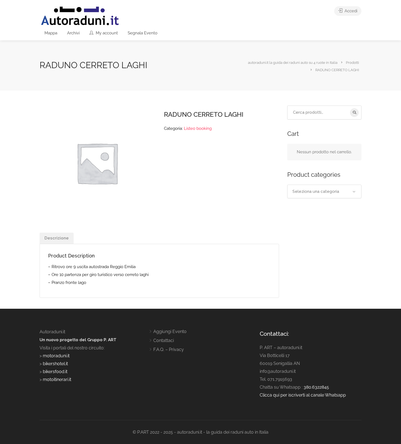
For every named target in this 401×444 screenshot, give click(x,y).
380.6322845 (316, 387)
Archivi (73, 33)
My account (106, 33)
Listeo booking (198, 128)
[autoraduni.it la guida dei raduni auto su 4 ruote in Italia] (80, 16)
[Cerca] (354, 112)
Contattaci (163, 340)
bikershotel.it (55, 363)
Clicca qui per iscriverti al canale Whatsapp (303, 395)
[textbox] (324, 191)
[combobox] (324, 191)
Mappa (50, 33)
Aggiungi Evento (170, 331)
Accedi (350, 10)
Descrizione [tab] (56, 238)
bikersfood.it (55, 371)
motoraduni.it (56, 355)
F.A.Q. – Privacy (168, 349)
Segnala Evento (142, 33)
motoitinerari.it (56, 379)
